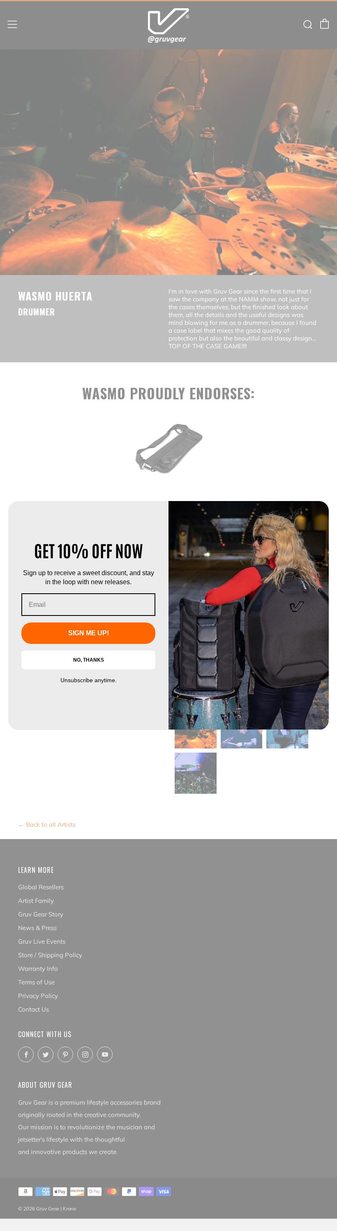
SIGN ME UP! (88, 632)
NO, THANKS (88, 660)
